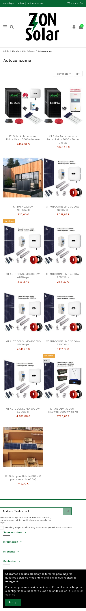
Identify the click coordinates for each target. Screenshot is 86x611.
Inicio (21, 3)
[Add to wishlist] (18, 131)
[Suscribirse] (67, 511)
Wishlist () (76, 3)
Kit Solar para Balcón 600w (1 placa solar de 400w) (23, 478)
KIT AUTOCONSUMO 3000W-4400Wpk (23, 275)
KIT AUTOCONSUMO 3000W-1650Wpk (62, 208)
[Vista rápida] (28, 131)
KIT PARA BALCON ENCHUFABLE (23, 208)
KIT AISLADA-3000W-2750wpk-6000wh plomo (63, 410)
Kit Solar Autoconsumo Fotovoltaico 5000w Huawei (23, 138)
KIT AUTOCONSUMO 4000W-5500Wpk (23, 343)
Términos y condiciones (36, 527)
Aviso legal (9, 3)
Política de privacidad (61, 527)
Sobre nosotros (35, 3)
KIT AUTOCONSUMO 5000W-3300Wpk (62, 343)
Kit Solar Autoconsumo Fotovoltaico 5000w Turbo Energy (63, 139)
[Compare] (23, 131)
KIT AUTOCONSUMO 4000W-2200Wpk (62, 275)
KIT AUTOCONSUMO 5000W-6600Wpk (23, 410)
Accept (13, 602)
